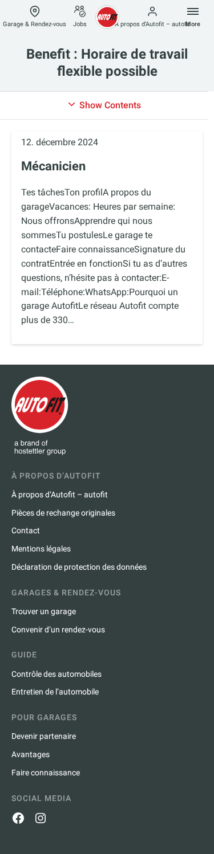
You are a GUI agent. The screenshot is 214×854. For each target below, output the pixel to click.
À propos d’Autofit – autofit (152, 24)
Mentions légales (41, 548)
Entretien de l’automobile (55, 691)
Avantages (30, 754)
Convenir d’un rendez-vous (58, 629)
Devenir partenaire (43, 736)
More (192, 24)
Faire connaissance (45, 772)
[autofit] (107, 17)
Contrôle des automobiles (56, 674)
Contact (25, 530)
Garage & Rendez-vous (34, 24)
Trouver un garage (43, 611)
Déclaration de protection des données (79, 566)
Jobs (80, 24)
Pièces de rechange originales (63, 512)
